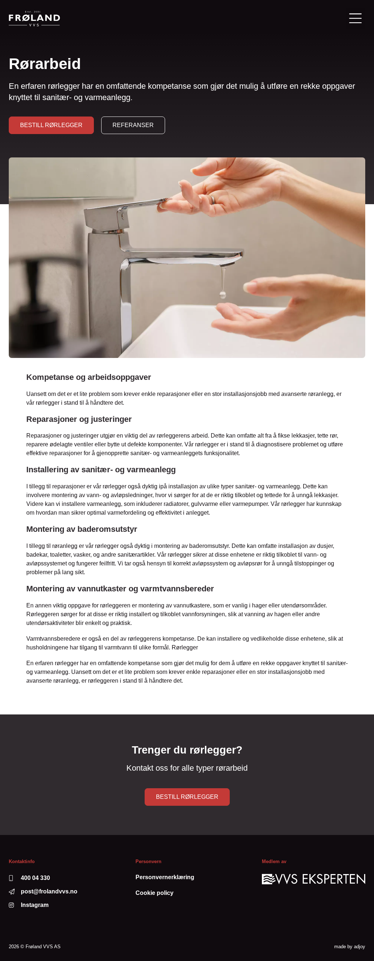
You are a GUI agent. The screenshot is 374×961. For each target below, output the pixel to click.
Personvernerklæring (165, 877)
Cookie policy (154, 893)
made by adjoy (349, 946)
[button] (356, 19)
